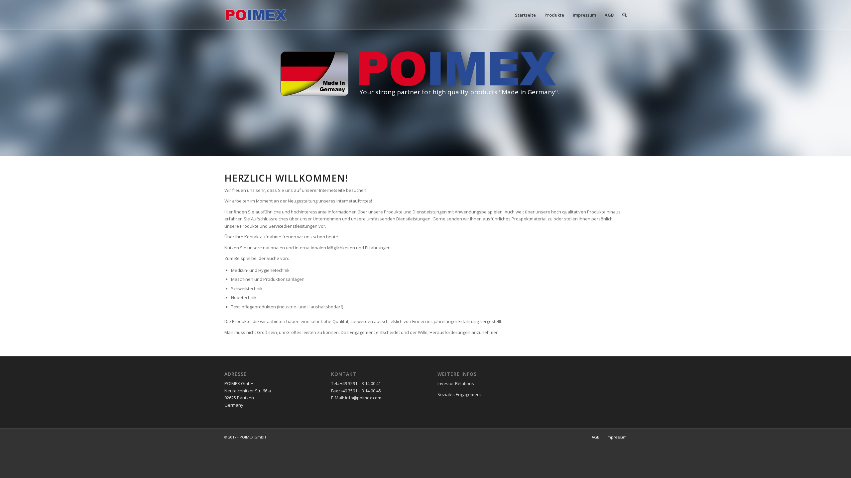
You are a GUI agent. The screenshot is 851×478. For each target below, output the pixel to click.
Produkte (554, 15)
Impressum (584, 15)
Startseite (525, 15)
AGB (609, 15)
